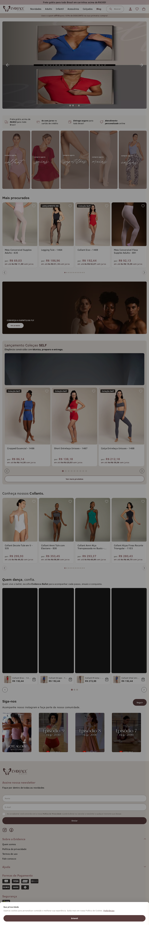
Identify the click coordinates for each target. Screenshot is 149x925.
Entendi (74, 918)
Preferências (108, 910)
